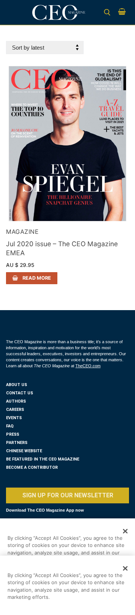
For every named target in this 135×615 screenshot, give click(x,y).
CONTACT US (19, 393)
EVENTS (14, 417)
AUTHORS (16, 401)
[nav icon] (16, 12)
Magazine (22, 231)
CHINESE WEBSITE (24, 450)
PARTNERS (16, 442)
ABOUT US (16, 384)
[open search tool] (107, 12)
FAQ (10, 426)
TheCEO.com (87, 366)
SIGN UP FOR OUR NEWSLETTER (67, 495)
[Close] (125, 531)
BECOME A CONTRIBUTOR (32, 467)
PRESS (12, 434)
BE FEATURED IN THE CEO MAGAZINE (42, 459)
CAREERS (15, 409)
